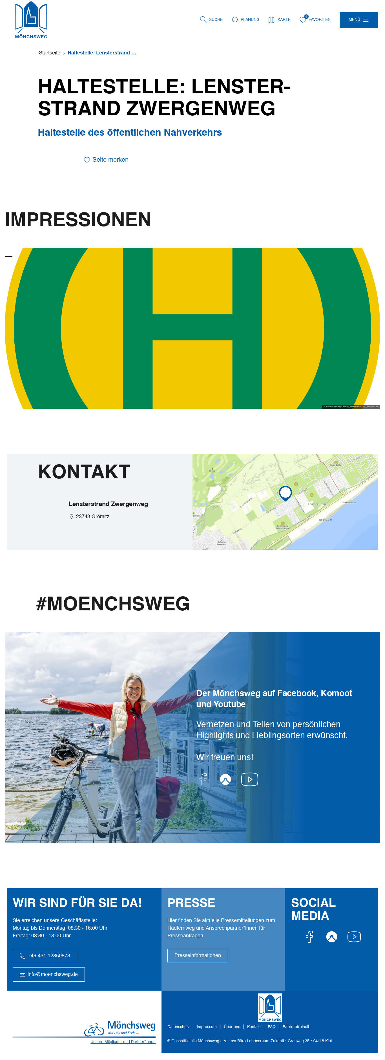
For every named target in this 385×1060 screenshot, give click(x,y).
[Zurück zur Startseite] (31, 19)
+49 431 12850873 (49, 955)
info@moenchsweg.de (53, 974)
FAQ (272, 1027)
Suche (216, 20)
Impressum (207, 1027)
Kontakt (254, 1027)
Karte (284, 20)
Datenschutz (178, 1027)
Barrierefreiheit (296, 1027)
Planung (250, 20)
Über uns (232, 1027)
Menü (354, 20)
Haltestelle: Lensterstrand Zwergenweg (103, 53)
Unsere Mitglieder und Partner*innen (123, 1042)
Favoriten (320, 20)
